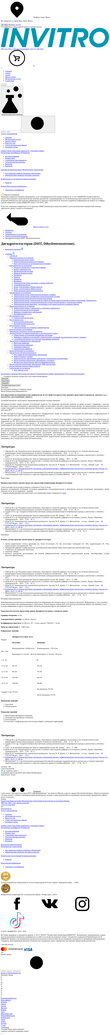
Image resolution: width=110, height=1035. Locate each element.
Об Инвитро (25, 153)
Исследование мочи (16, 316)
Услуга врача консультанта (74, 374)
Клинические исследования (11, 179)
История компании (12, 156)
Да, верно (5, 25)
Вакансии (8, 164)
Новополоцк (5, 1018)
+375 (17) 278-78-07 (36, 49)
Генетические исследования (19, 368)
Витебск (4, 1002)
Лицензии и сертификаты (14, 190)
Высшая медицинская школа (11, 170)
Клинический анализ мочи (23, 318)
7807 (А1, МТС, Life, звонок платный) (15, 49)
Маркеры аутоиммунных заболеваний (28, 312)
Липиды (17, 277)
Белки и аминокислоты (22, 269)
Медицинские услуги (13, 79)
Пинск (3, 1021)
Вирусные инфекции (21, 343)
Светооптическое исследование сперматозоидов (31, 327)
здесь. (64, 493)
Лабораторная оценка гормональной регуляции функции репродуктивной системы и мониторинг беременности (55, 300)
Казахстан (17, 973)
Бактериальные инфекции (23, 345)
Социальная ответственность (16, 160)
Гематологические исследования (21, 258)
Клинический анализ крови (24, 260)
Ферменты (17, 279)
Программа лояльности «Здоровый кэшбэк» (28, 151)
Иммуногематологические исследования (29, 262)
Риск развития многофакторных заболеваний (30, 355)
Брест (9, 1000)
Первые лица (10, 158)
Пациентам (5, 801)
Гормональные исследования (20, 293)
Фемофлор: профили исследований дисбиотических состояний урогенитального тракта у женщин (50, 337)
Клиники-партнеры (29, 179)
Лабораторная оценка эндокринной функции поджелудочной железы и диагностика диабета (48, 302)
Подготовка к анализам (9, 374)
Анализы (8, 71)
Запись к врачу (10, 77)
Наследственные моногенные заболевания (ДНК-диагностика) (32, 364)
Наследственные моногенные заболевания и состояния (34, 360)
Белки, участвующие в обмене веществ (28, 287)
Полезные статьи (11, 147)
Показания (5, 383)
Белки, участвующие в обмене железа (27, 289)
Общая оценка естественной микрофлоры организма (33, 335)
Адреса (7, 73)
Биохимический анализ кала (24, 324)
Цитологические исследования (20, 329)
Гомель (3, 1004)
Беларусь (4, 973)
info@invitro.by (6, 809)
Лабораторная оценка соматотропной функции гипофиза (35, 295)
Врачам (3, 186)
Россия (10, 973)
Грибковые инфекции (22, 347)
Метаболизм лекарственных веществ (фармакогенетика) (34, 362)
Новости (8, 183)
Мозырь (4, 1016)
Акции (7, 75)
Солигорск (5, 1027)
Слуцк (3, 1025)
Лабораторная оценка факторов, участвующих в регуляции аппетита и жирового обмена (46, 304)
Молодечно (11, 1016)
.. (2, 84)
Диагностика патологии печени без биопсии (25, 331)
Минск (3, 1014)
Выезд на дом (10, 143)
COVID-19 (13, 256)
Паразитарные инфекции (23, 349)
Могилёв (9, 1014)
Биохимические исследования (20, 265)
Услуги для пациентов (9, 134)
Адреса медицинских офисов (16, 145)
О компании (9, 81)
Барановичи (5, 998)
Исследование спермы (17, 326)
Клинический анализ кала (23, 322)
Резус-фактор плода (21, 370)
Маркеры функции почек (23, 273)
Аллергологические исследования (26, 310)
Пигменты (17, 275)
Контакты (8, 166)
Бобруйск (13, 998)
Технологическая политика (15, 162)
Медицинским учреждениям (32, 170)
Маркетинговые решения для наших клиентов (22, 175)
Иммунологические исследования (21, 306)
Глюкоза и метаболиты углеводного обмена (30, 267)
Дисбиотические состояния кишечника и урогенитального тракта (33, 333)
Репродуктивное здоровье (23, 357)
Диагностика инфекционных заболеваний (24, 341)
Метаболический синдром (23, 271)
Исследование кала (16, 320)
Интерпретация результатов (11, 385)
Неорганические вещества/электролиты (28, 291)
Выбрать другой (15, 25)
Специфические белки (22, 285)
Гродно (3, 1006)
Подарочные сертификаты (10, 153)
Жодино (4, 1008)
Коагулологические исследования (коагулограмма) (32, 264)
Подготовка (5, 381)
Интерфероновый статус (23, 314)
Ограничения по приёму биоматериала (50, 374)
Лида (3, 1012)
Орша (3, 1019)
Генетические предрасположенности (22, 353)
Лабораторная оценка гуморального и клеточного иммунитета (37, 308)
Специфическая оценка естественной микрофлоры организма (36, 339)
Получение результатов (27, 374)
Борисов (4, 1000)
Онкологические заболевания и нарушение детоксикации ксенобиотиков (41, 358)
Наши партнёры (15, 801)
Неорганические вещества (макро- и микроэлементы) (33, 283)
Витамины (18, 281)
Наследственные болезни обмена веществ (24, 366)
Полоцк (4, 1023)
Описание (5, 378)
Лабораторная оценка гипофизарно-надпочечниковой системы (37, 296)
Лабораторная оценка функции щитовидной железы (33, 298)
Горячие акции (6, 151)
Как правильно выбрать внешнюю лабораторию (23, 173)
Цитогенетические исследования (21, 351)
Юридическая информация (16, 186)
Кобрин (3, 1010)
